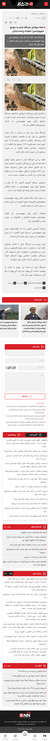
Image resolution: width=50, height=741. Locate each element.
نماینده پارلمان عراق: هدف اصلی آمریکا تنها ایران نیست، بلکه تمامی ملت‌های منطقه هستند (25, 465)
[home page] (25, 734)
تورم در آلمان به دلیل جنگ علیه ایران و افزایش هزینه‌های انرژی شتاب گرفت (25, 493)
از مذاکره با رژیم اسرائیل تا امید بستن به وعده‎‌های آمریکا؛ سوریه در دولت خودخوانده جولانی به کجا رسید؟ (24, 694)
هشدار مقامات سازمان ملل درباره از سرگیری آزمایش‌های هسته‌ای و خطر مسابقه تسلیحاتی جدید (25, 473)
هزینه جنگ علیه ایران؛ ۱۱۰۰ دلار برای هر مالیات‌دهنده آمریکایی (27, 480)
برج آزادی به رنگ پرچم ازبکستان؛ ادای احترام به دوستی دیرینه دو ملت (26, 457)
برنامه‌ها (35, 739)
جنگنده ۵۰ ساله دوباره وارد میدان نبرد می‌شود (28, 503)
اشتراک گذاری (38, 288)
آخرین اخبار (33, 435)
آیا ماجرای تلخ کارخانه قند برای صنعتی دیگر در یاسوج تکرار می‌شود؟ (25, 551)
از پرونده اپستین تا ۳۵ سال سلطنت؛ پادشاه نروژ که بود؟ (26, 688)
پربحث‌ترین (12, 435)
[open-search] (4, 4)
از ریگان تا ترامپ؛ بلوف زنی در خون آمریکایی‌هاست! (28, 675)
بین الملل (34, 13)
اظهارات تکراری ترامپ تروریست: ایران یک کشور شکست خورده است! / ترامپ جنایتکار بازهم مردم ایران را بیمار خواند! (26, 443)
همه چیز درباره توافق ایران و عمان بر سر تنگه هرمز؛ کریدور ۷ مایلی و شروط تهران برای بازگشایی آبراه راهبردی (25, 580)
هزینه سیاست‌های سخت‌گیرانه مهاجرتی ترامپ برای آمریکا (25, 451)
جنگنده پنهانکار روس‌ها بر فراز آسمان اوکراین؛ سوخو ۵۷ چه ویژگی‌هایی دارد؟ (25, 588)
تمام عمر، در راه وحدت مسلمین (34, 557)
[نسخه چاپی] (6, 22)
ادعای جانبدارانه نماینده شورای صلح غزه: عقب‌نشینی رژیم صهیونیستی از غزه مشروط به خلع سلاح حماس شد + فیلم (24, 626)
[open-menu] (46, 4)
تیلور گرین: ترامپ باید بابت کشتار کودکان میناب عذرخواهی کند (24, 596)
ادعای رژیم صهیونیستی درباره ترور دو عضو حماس (27, 516)
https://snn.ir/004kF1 (35, 283)
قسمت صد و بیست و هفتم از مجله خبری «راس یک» (27, 544)
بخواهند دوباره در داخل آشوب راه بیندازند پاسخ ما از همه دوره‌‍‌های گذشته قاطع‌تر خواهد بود (26, 539)
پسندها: (10, 283)
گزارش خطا (20, 283)
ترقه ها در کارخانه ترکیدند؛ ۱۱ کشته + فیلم (30, 486)
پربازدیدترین (15, 739)
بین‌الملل (41, 13)
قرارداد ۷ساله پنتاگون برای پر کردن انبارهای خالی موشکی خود (25, 510)
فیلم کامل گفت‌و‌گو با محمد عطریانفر (33, 532)
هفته (10, 573)
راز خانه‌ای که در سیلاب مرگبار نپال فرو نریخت (29, 499)
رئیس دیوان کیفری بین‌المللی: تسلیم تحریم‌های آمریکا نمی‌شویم (26, 642)
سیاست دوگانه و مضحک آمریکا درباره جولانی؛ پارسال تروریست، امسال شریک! (24, 682)
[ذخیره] (10, 22)
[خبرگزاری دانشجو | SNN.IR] (25, 4)
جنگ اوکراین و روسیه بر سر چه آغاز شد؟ (31, 671)
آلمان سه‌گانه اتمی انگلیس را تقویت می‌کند (30, 631)
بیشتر (7, 527)
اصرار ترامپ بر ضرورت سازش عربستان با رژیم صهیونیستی (25, 636)
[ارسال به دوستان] (15, 22)
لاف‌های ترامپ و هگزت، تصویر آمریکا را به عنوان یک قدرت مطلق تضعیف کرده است (24, 563)
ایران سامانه (21, 729)
